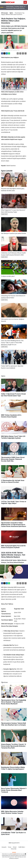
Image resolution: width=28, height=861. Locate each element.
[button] (20, 53)
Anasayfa (5, 13)
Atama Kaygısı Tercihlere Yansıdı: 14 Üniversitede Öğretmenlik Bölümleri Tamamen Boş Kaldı (15, 7)
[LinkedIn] (7, 53)
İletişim (15, 847)
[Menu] (25, 2)
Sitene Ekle (13, 849)
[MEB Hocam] (8, 2)
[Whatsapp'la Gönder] (9, 53)
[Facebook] (2, 53)
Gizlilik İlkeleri (21, 847)
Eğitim (11, 13)
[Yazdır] (18, 53)
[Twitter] (4, 53)
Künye (9, 847)
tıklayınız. (17, 858)
